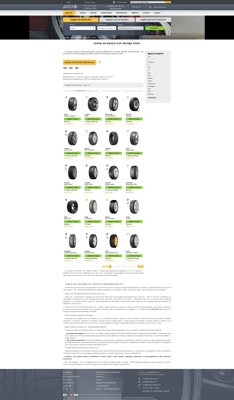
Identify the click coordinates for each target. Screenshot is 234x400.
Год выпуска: (102, 24)
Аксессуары (106, 13)
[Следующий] (139, 266)
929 (149, 76)
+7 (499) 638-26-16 (114, 6)
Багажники (121, 13)
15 (86, 85)
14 (84, 85)
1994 (65, 68)
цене (96, 91)
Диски (93, 13)
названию (90, 91)
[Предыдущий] (107, 266)
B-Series (150, 94)
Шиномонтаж (69, 383)
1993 (71, 68)
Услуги (146, 13)
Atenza (150, 78)
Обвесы (135, 13)
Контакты (67, 379)
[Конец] (142, 266)
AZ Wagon (151, 86)
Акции (157, 13)
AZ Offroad (151, 84)
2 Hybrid (151, 62)
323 (149, 68)
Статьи (99, 379)
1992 (76, 68)
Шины (83, 13)
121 (149, 57)
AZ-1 (149, 89)
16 (88, 85)
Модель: (121, 24)
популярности (80, 91)
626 (149, 73)
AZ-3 (149, 92)
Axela (150, 81)
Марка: (72, 24)
